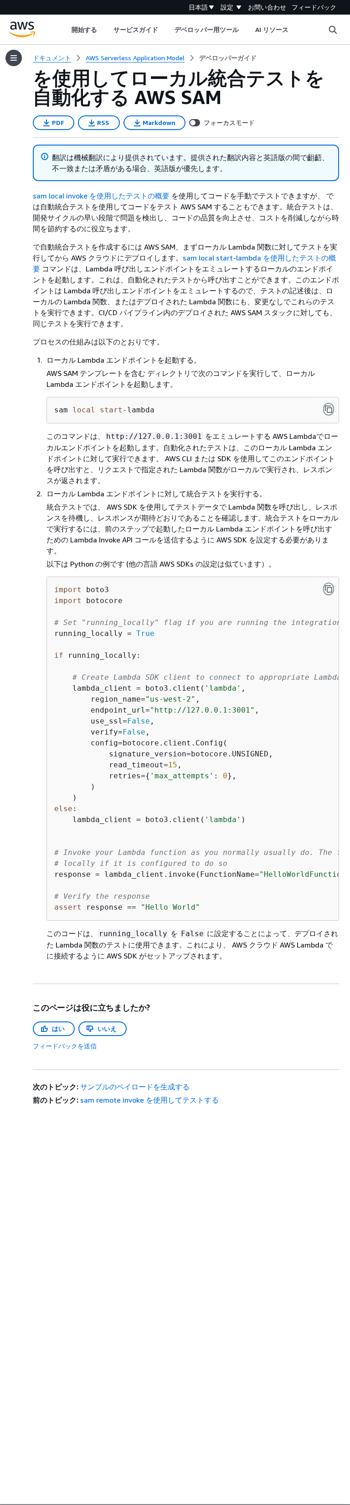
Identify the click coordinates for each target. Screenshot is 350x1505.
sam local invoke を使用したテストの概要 (101, 195)
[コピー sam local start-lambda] (328, 409)
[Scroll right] (295, 29)
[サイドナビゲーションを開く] (13, 58)
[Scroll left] (64, 29)
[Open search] (332, 30)
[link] (228, 57)
